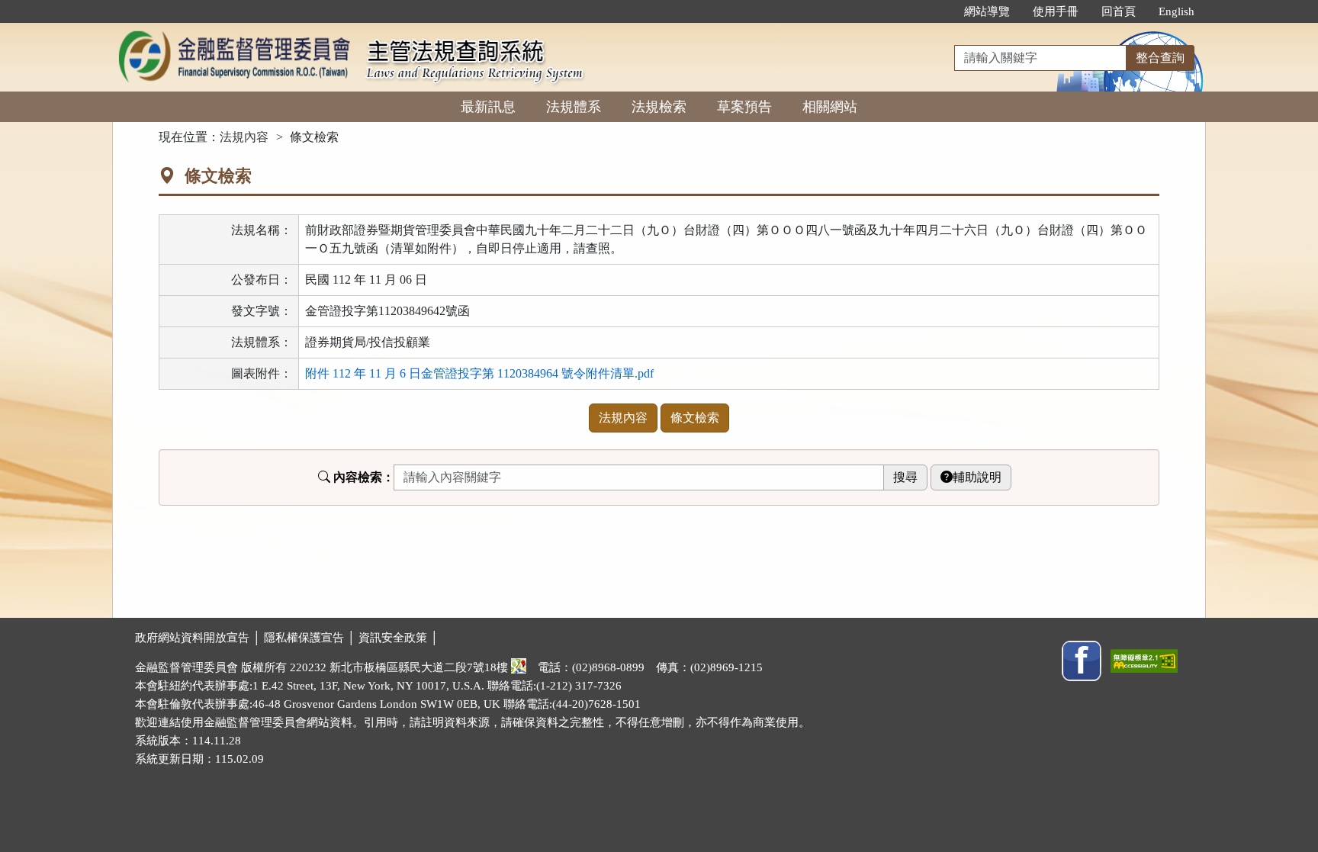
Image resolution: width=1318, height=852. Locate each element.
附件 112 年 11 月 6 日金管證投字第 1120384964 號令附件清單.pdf (479, 373)
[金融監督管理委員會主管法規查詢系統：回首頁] (234, 31)
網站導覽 (987, 11)
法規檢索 (659, 106)
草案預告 (744, 106)
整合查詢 (1160, 57)
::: (936, 11)
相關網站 (829, 106)
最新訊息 (488, 106)
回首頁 (1118, 11)
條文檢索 (694, 417)
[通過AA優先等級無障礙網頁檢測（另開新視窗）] (1144, 660)
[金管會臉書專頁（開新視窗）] (1081, 660)
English (1176, 11)
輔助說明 (977, 477)
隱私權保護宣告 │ (311, 638)
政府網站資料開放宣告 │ (199, 638)
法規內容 (244, 136)
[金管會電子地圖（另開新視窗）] (518, 667)
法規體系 (573, 106)
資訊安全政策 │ (398, 638)
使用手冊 (1056, 11)
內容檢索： (363, 477)
